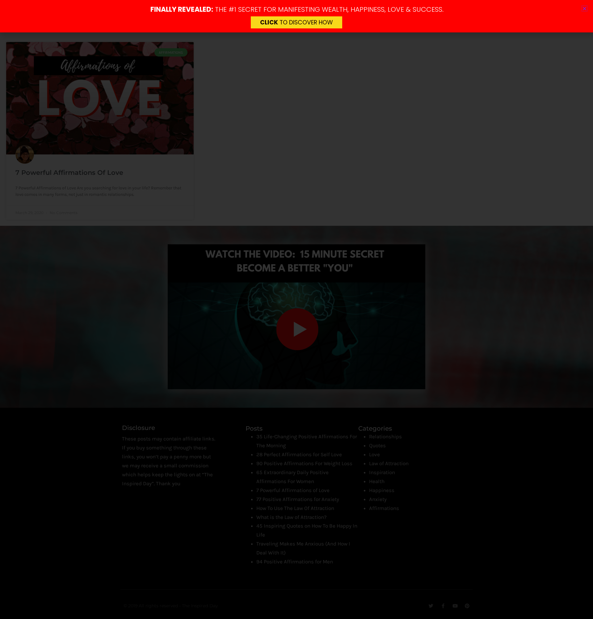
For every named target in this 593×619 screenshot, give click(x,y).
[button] (584, 8)
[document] (296, 309)
